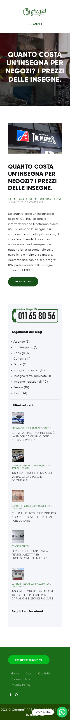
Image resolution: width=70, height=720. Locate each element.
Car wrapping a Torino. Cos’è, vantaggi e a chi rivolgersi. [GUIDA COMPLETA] (33, 436)
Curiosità (19, 358)
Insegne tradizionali (41, 199)
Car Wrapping (23, 347)
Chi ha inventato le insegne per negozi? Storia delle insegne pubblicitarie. (34, 517)
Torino (17, 393)
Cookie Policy (20, 679)
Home (15, 673)
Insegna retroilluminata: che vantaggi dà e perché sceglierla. (32, 476)
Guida (17, 364)
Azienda (19, 341)
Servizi (57, 199)
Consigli (19, 353)
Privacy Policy (21, 685)
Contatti (44, 673)
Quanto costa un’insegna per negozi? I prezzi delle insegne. (32, 177)
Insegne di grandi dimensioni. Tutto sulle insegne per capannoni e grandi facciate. (32, 595)
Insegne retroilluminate (30, 376)
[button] (62, 712)
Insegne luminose (18, 199)
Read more (23, 281)
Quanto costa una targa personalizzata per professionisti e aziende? (30, 554)
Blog (29, 673)
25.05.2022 (17, 202)
